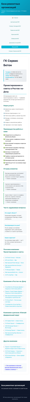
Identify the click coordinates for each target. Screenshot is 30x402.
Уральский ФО (15, 34)
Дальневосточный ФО (15, 42)
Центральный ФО (15, 22)
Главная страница (10, 369)
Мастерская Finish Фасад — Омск (14, 262)
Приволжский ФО (15, 30)
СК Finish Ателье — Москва (12, 257)
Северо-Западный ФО (15, 26)
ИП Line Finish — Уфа (11, 260)
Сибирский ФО (15, 38)
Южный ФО (15, 47)
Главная (3, 11)
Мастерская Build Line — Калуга (14, 272)
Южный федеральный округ (13, 11)
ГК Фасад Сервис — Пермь (12, 269)
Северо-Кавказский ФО (15, 51)
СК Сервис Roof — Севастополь (14, 320)
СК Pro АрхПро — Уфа (11, 275)
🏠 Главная (15, 17)
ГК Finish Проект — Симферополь (14, 323)
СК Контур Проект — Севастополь (14, 330)
